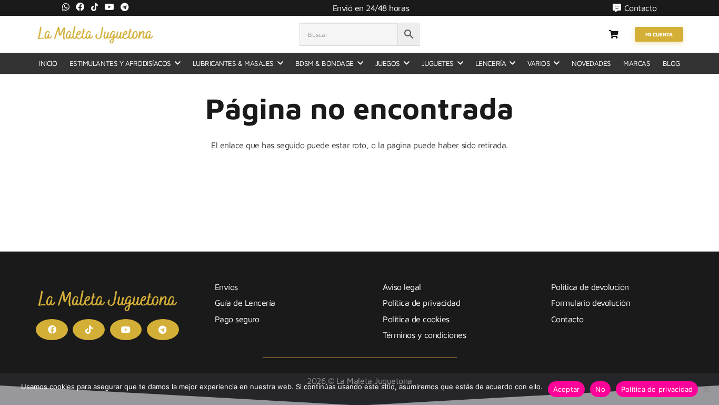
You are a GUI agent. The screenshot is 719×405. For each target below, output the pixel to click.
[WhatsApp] (65, 7)
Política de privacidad (421, 302)
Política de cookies (416, 319)
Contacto (567, 319)
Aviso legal (402, 287)
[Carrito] (613, 34)
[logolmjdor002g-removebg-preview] (95, 34)
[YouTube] (109, 7)
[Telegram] (125, 7)
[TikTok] (94, 7)
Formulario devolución (591, 302)
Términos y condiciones (424, 335)
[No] (706, 389)
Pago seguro (237, 319)
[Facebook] (80, 7)
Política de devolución (590, 287)
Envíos (226, 287)
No (600, 389)
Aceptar (566, 389)
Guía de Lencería (245, 302)
